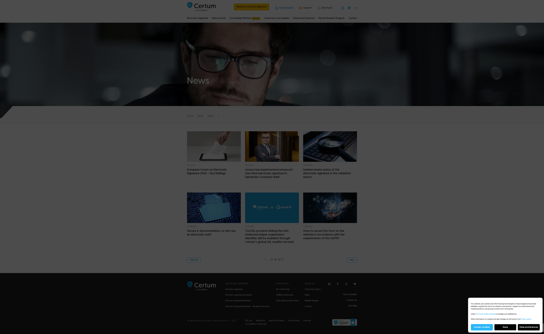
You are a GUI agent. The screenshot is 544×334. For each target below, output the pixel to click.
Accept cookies (482, 327)
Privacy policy (526, 319)
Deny (505, 327)
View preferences (528, 327)
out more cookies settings (485, 314)
